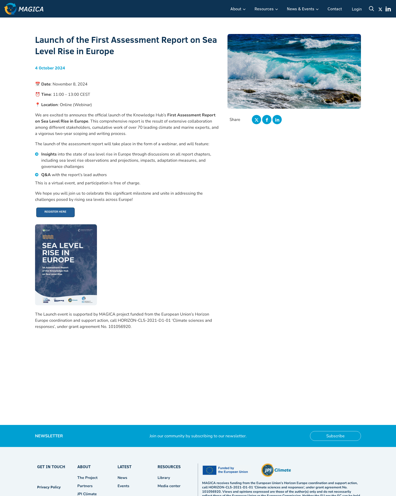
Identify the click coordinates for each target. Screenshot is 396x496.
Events (123, 485)
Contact (335, 9)
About (235, 9)
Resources (264, 9)
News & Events (300, 9)
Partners (85, 485)
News (122, 477)
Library (164, 477)
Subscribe (335, 436)
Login (357, 9)
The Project (87, 477)
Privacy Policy (49, 487)
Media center (169, 485)
